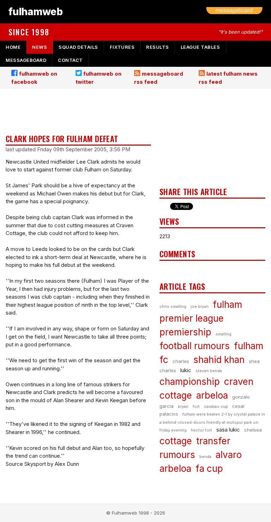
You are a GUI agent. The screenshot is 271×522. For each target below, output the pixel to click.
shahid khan (219, 359)
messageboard (26, 60)
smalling (223, 334)
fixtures (122, 47)
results (157, 47)
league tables (200, 47)
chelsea (253, 430)
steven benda (208, 370)
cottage (175, 440)
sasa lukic (228, 429)
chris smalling (172, 306)
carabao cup (216, 406)
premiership (185, 332)
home (13, 47)
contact (70, 60)
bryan (183, 406)
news (39, 47)
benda (205, 456)
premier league (191, 318)
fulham (227, 304)
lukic (185, 370)
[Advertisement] (78, 112)
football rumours (194, 345)
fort (196, 406)
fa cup (209, 468)
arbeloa (212, 395)
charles (181, 361)
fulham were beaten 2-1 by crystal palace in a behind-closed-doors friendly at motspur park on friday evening (212, 422)
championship (189, 381)
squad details (78, 47)
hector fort (201, 430)
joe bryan (200, 306)
